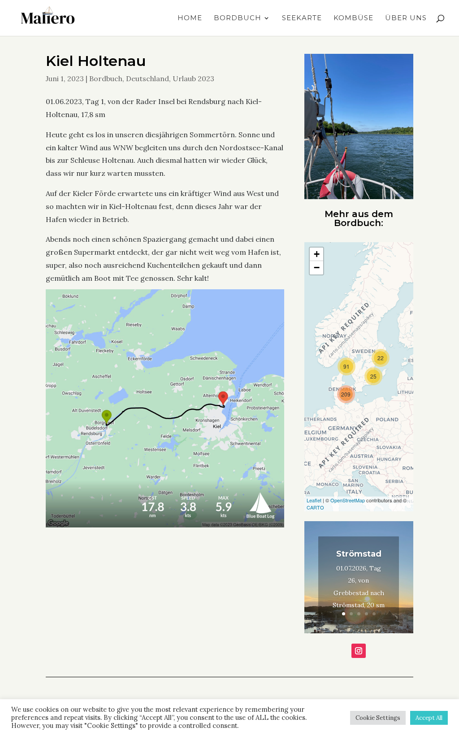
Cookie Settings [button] (377, 718)
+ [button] (317, 254)
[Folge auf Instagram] (358, 651)
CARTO (315, 507)
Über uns (406, 18)
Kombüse (353, 18)
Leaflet (314, 500)
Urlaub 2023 (193, 78)
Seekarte (302, 18)
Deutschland (147, 78)
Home (190, 18)
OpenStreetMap (347, 500)
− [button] (317, 267)
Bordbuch (237, 18)
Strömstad (358, 554)
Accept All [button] (429, 718)
